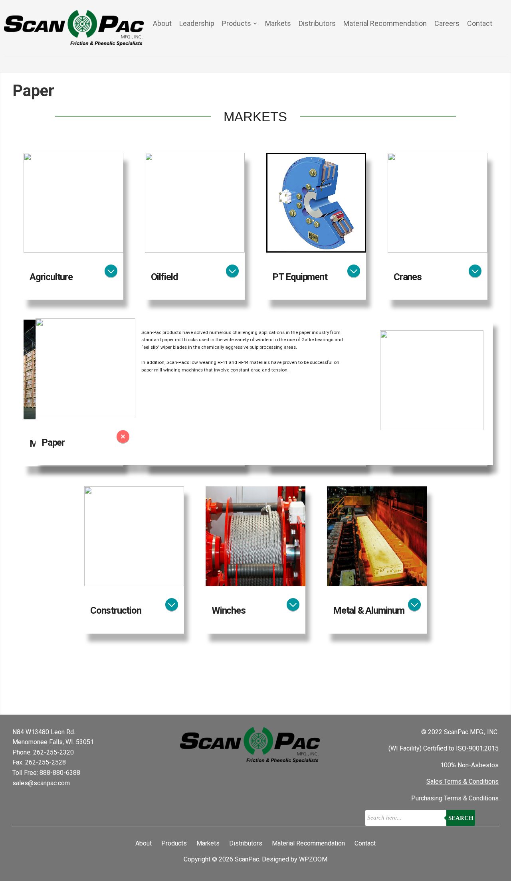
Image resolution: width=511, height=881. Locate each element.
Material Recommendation (385, 23)
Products (236, 23)
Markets (278, 23)
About (162, 23)
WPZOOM (313, 859)
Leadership (196, 23)
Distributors (317, 23)
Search (460, 818)
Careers (447, 23)
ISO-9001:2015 (477, 748)
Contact (479, 23)
